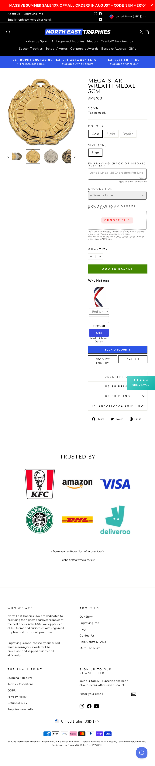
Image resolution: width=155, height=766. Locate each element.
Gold (95, 134)
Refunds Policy (17, 703)
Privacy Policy (17, 696)
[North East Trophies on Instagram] (82, 706)
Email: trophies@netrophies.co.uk (29, 19)
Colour (96, 126)
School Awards (57, 48)
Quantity (98, 249)
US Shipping (117, 386)
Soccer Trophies (31, 48)
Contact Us (87, 635)
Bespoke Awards (113, 48)
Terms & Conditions (20, 684)
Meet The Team (90, 648)
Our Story (86, 616)
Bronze (128, 134)
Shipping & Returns (20, 678)
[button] (77, 559)
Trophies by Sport (35, 41)
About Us (14, 13)
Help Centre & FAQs (93, 641)
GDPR (12, 690)
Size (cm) (97, 145)
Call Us (133, 359)
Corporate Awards (84, 48)
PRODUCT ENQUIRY (102, 361)
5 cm (95, 152)
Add (99, 333)
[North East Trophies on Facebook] (89, 706)
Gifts (132, 48)
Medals (92, 41)
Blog (83, 629)
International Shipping (117, 405)
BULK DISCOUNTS (118, 349)
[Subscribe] (133, 694)
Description (118, 376)
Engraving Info (33, 13)
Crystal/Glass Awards (117, 41)
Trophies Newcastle (20, 709)
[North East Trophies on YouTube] (96, 706)
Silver (111, 134)
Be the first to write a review (77, 560)
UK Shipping (118, 396)
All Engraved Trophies (67, 41)
